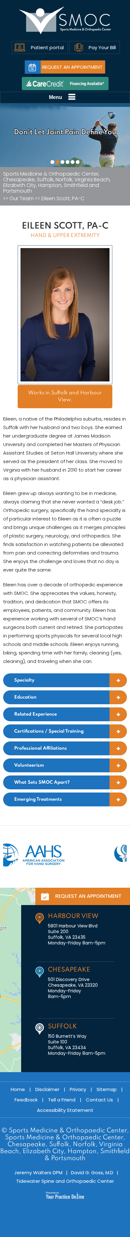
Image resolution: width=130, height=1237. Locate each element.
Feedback (26, 1099)
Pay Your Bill (102, 47)
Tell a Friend (61, 1099)
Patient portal (47, 47)
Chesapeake (69, 970)
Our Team (21, 198)
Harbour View (73, 916)
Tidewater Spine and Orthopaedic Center (65, 1181)
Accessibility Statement (65, 1110)
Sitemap (107, 1089)
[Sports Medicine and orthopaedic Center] (65, 20)
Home (18, 1089)
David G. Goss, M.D (92, 1172)
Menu (55, 97)
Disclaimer (47, 1089)
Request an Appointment (72, 67)
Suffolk (62, 1027)
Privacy (78, 1089)
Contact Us (99, 1099)
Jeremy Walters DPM (38, 1172)
